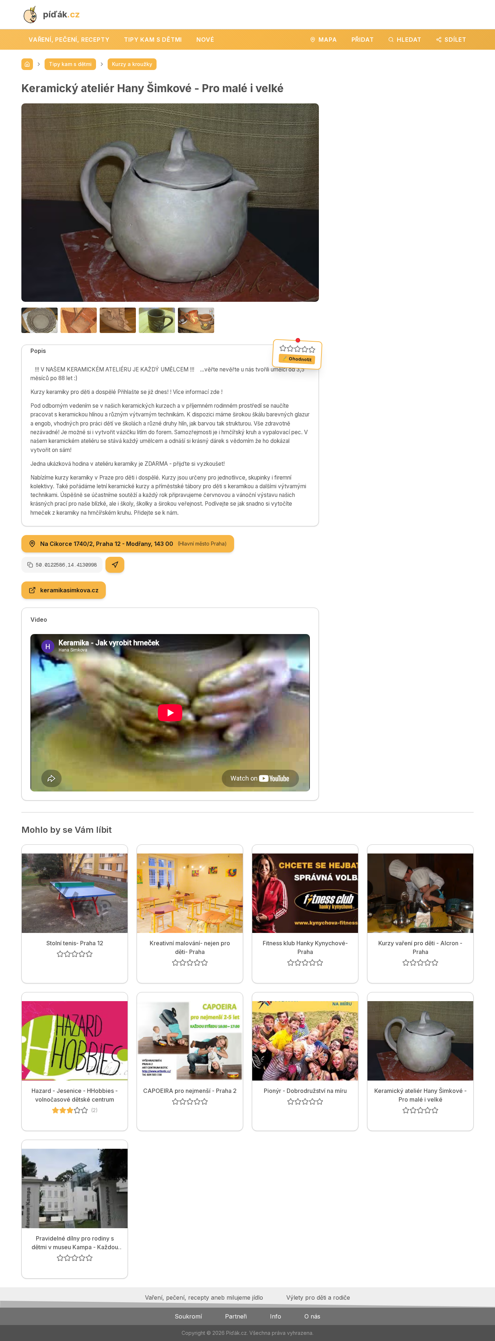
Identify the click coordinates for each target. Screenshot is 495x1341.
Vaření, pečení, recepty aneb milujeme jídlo (204, 1297)
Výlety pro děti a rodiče (318, 1297)
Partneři (236, 1316)
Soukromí (188, 1316)
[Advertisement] (402, 132)
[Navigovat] (114, 565)
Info (275, 1316)
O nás (312, 1316)
